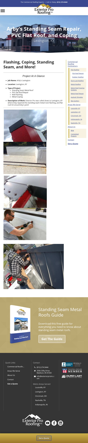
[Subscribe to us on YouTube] (47, 423)
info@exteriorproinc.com (45, 377)
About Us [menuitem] (71, 127)
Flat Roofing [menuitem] (75, 70)
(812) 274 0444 (42, 367)
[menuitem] (75, 144)
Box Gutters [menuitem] (75, 101)
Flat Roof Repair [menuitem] (78, 73)
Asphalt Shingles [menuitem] (77, 97)
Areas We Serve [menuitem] (74, 105)
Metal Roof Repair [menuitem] (77, 94)
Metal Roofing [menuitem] (76, 84)
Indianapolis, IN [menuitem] (76, 119)
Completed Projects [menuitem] (75, 135)
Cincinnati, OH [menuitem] (76, 116)
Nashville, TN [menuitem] (75, 123)
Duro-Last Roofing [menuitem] (77, 81)
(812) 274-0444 (62, 2)
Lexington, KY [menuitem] (75, 112)
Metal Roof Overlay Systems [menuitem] (77, 89)
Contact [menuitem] (71, 140)
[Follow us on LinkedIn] (60, 423)
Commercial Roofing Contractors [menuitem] (73, 64)
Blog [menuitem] (72, 130)
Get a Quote (44, 438)
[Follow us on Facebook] (54, 423)
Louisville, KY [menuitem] (75, 108)
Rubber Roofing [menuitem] (77, 77)
